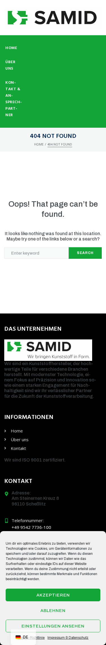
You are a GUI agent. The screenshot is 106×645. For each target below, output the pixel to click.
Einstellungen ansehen (53, 626)
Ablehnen (53, 610)
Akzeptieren (53, 595)
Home (39, 144)
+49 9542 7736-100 (31, 527)
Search (85, 253)
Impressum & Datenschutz (67, 638)
